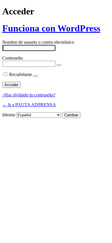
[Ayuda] (35, 76)
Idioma (8, 114)
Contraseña (12, 58)
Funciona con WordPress (51, 28)
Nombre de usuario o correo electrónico (38, 42)
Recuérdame (20, 74)
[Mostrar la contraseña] (59, 65)
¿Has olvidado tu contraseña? (28, 94)
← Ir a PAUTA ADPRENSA (29, 104)
